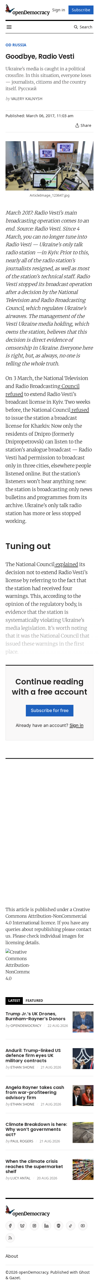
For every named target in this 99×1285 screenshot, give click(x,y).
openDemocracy (25, 1025)
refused (79, 410)
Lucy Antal (20, 1178)
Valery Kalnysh (26, 98)
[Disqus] (50, 831)
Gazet (14, 1277)
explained (66, 564)
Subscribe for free (49, 710)
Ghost (84, 1272)
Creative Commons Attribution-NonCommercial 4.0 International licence (48, 916)
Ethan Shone (22, 1067)
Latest (14, 1000)
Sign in (77, 725)
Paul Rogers (21, 1141)
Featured (34, 1000)
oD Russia (16, 44)
